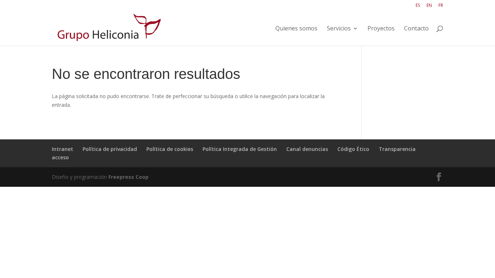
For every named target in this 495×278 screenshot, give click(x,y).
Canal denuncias (307, 149)
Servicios (339, 29)
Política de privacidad (110, 149)
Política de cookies (169, 149)
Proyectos (381, 29)
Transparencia (397, 149)
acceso (60, 157)
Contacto (416, 29)
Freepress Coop (128, 176)
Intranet (62, 149)
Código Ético (353, 149)
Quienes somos (296, 29)
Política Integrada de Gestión (240, 149)
